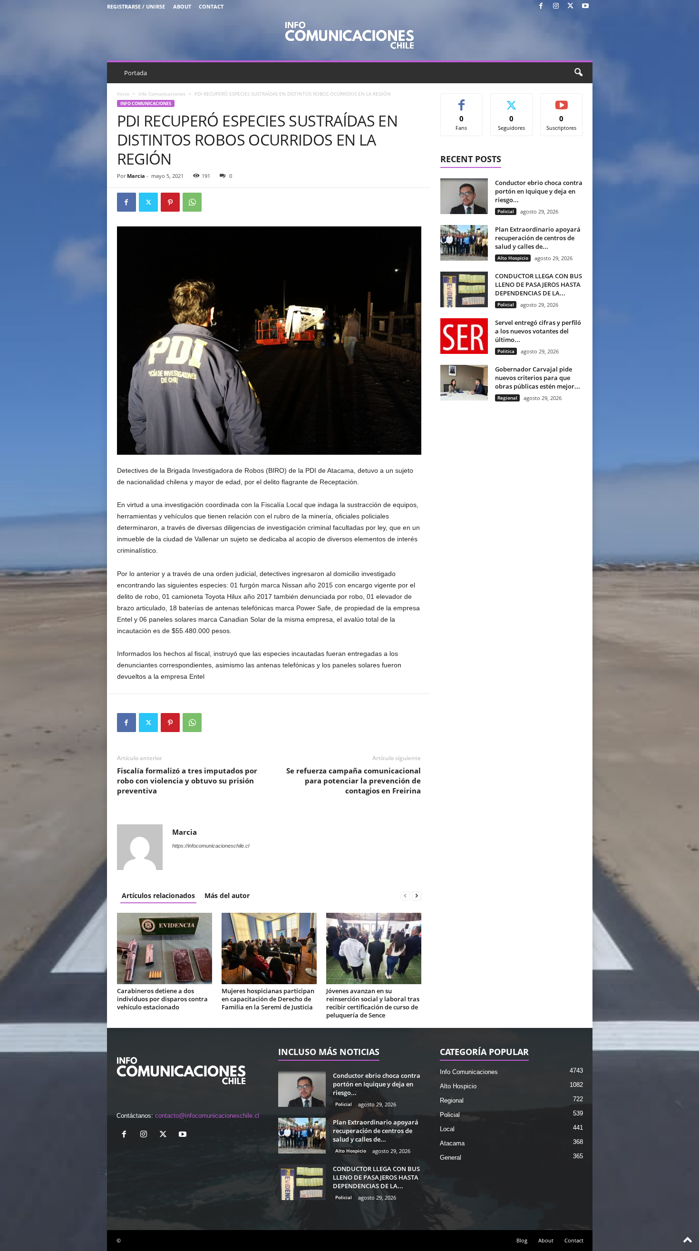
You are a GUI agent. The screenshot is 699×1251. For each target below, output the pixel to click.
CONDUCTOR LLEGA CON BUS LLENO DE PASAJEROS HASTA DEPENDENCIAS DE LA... (538, 284)
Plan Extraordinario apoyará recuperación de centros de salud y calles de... (538, 238)
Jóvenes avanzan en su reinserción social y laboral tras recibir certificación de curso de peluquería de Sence (372, 1003)
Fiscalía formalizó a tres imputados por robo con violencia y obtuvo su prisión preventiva (187, 780)
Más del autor (227, 895)
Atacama (452, 1143)
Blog (521, 1240)
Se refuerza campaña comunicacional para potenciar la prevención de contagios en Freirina (353, 780)
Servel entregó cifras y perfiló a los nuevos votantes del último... (538, 331)
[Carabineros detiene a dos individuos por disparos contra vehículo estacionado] (164, 948)
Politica (506, 351)
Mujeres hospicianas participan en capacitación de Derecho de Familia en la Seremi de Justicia (268, 999)
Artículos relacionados (158, 895)
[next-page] (416, 895)
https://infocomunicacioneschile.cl (210, 846)
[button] (578, 72)
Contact (211, 6)
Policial (505, 211)
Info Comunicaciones (161, 93)
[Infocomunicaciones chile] (349, 34)
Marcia (136, 175)
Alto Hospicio (512, 257)
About (182, 6)
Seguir (511, 100)
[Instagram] (556, 6)
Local (447, 1129)
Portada (135, 72)
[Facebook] (541, 6)
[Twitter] (570, 6)
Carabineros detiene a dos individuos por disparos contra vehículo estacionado (162, 999)
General (450, 1157)
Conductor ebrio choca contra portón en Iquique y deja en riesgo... (538, 191)
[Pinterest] (170, 202)
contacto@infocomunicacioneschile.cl (207, 1115)
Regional (507, 397)
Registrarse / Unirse (136, 6)
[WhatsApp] (192, 202)
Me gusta (461, 100)
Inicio (123, 93)
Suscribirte (561, 100)
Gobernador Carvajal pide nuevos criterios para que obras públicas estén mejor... (537, 378)
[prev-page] (405, 895)
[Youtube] (585, 6)
